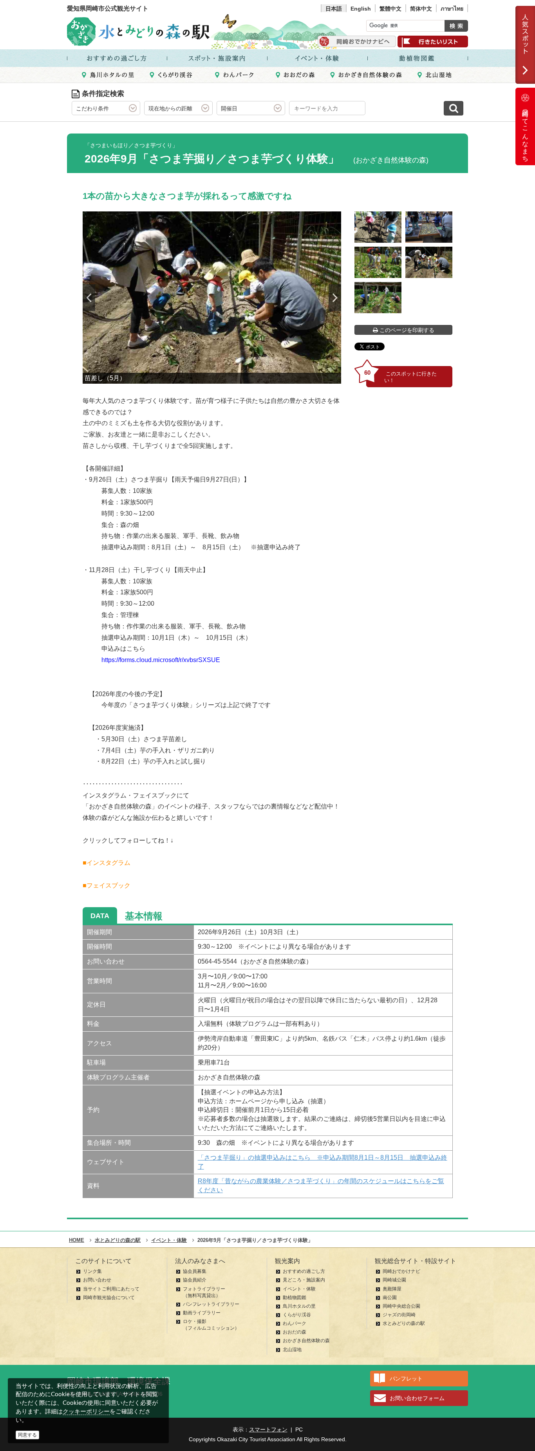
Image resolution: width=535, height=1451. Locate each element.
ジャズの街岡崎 (399, 1314)
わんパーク (294, 1323)
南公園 (390, 1297)
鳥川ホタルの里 (299, 1306)
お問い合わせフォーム (417, 1398)
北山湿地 (292, 1349)
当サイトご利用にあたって (111, 1289)
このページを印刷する (406, 330)
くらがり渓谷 (297, 1314)
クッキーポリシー (86, 1411)
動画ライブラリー (202, 1313)
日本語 (333, 8)
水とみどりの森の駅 (404, 1323)
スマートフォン (268, 1429)
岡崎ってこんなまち (525, 132)
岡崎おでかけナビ (401, 1271)
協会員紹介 (194, 1280)
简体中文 (421, 8)
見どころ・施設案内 (304, 1280)
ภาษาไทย (452, 8)
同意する (27, 1435)
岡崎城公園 (394, 1280)
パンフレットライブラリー (211, 1304)
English (361, 8)
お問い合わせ (97, 1280)
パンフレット (406, 1378)
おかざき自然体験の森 (306, 1340)
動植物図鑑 (294, 1297)
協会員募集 (194, 1271)
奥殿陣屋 (392, 1289)
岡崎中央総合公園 (401, 1306)
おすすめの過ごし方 (304, 1271)
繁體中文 (390, 8)
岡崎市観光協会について (109, 1297)
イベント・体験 (299, 1289)
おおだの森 (294, 1332)
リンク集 (92, 1271)
